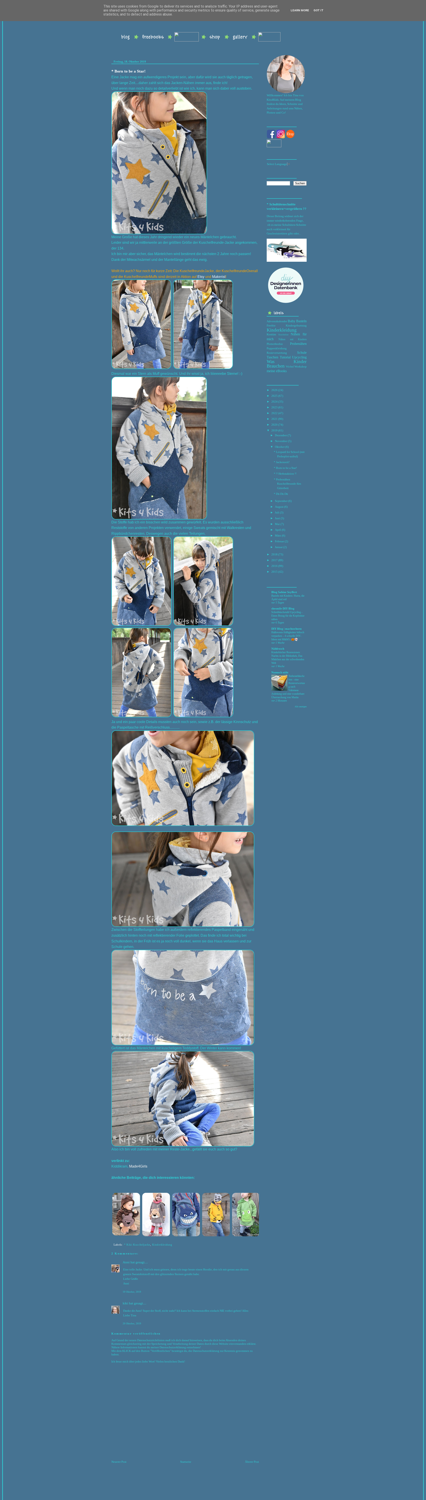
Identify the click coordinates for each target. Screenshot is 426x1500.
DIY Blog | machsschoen (286, 628)
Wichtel (290, 366)
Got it (318, 10)
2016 (274, 566)
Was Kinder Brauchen (287, 363)
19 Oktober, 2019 (132, 1291)
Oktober (280, 446)
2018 (274, 554)
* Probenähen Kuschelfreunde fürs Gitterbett (287, 484)
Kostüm (271, 334)
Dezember (281, 435)
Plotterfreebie (275, 344)
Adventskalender (277, 321)
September (281, 501)
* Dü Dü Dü (281, 493)
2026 (274, 390)
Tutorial (285, 357)
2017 (274, 560)
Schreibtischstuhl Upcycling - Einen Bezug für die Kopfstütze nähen (287, 616)
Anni (126, 1262)
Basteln (301, 321)
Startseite (185, 1461)
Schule (302, 352)
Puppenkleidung (277, 348)
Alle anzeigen (301, 706)
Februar (279, 541)
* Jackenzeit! (282, 462)
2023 (274, 407)
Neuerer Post (118, 1461)
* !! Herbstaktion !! (285, 473)
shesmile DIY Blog (282, 608)
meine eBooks (277, 371)
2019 (274, 430)
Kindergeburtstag (296, 325)
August (279, 506)
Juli (277, 512)
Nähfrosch (277, 648)
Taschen (272, 357)
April (278, 529)
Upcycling (299, 357)
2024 (274, 401)
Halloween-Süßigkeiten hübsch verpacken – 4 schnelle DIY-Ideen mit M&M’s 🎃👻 (287, 636)
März (278, 535)
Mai (277, 524)
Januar (279, 547)
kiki (125, 1303)
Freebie (271, 325)
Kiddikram (119, 1166)
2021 (274, 419)
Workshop (300, 366)
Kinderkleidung (162, 1244)
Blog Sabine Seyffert (284, 592)
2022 (274, 413)
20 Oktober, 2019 (132, 1323)
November (281, 441)
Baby (291, 321)
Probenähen (298, 344)
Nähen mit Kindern (292, 339)
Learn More (300, 10)
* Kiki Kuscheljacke (137, 1244)
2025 (274, 395)
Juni (277, 518)
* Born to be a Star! (128, 71)
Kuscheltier (283, 334)
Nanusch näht (279, 672)
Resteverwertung (277, 352)
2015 (274, 571)
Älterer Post (252, 1461)
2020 (274, 424)
